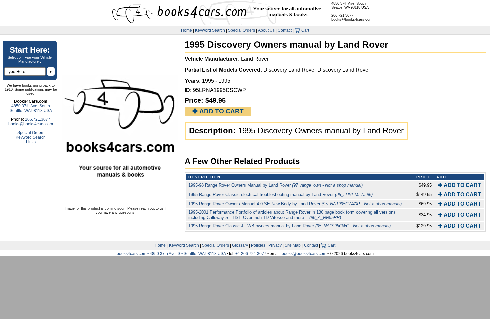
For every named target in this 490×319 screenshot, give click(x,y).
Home (186, 30)
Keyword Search (210, 30)
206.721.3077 (342, 15)
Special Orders (241, 30)
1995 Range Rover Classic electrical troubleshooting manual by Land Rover (280, 194)
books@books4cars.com (351, 19)
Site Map (293, 245)
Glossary (240, 245)
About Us (266, 30)
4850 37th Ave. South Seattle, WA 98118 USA (350, 5)
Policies (258, 245)
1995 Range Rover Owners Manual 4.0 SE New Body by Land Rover (295, 203)
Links (31, 142)
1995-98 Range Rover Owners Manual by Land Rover (275, 185)
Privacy (275, 245)
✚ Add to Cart (218, 111)
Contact (285, 30)
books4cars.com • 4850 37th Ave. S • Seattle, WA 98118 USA (172, 253)
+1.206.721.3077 (250, 253)
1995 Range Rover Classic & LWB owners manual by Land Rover (289, 225)
